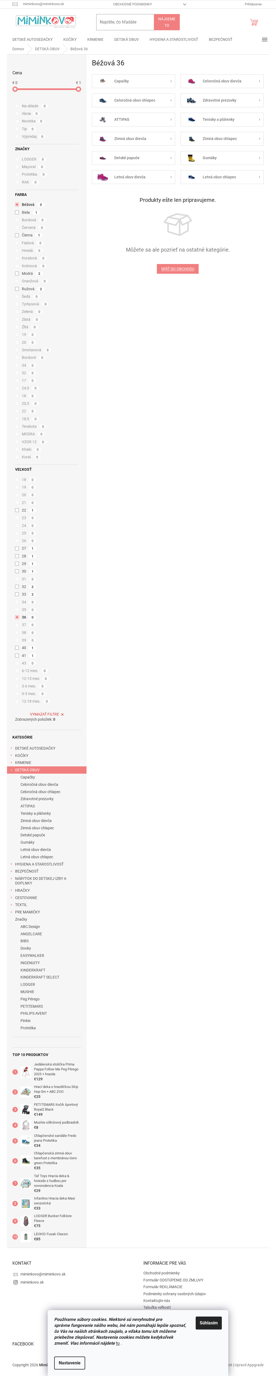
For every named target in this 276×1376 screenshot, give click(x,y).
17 (27, 380)
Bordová (32, 220)
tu (118, 1343)
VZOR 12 (33, 442)
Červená (32, 227)
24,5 (29, 388)
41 (27, 655)
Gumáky (27, 842)
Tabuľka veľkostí (157, 1307)
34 (27, 365)
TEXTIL (21, 905)
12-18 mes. (35, 701)
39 (27, 640)
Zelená (31, 311)
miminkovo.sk (32, 1282)
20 (27, 342)
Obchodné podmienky (132, 4)
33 (27, 594)
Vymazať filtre (44, 714)
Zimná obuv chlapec (37, 828)
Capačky (27, 777)
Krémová (33, 266)
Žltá (29, 327)
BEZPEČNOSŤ (27, 871)
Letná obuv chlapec (36, 857)
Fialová (31, 243)
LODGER (33, 159)
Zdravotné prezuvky (37, 799)
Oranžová (34, 281)
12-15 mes (34, 678)
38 (27, 632)
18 (27, 396)
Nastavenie (70, 1362)
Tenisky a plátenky (35, 813)
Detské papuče (32, 835)
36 (27, 617)
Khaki (30, 449)
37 (27, 625)
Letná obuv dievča (35, 849)
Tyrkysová (34, 304)
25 (27, 533)
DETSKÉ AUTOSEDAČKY (35, 748)
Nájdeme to (166, 22)
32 (27, 373)
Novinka (32, 121)
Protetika (33, 174)
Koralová (33, 258)
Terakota (33, 426)
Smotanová (35, 350)
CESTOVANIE (26, 898)
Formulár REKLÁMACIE (162, 1287)
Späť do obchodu (177, 269)
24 (27, 525)
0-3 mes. (32, 694)
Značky (21, 919)
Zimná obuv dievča (36, 821)
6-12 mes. (34, 671)
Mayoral (32, 167)
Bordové (32, 357)
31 (27, 579)
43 (27, 663)
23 (27, 518)
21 (27, 502)
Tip (27, 129)
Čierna (31, 235)
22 (27, 411)
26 (27, 541)
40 (27, 648)
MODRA (32, 434)
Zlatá (30, 319)
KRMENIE (23, 762)
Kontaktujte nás (156, 1300)
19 (27, 334)
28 (27, 556)
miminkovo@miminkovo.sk (42, 1274)
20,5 (29, 403)
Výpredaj (32, 136)
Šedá (29, 296)
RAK (29, 182)
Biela (29, 212)
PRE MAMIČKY (27, 912)
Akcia (29, 113)
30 (27, 571)
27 (27, 548)
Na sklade (34, 106)
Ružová (32, 289)
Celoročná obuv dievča (39, 784)
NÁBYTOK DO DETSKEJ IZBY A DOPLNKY (40, 880)
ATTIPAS (27, 806)
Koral (30, 457)
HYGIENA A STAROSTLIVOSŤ (39, 864)
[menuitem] (32, 39)
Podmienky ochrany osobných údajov (174, 1294)
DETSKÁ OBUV (27, 770)
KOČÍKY (21, 755)
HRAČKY (22, 890)
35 (27, 609)
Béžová (32, 204)
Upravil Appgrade (249, 1365)
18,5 (29, 419)
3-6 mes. (32, 686)
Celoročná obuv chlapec (40, 792)
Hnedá (31, 250)
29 (27, 564)
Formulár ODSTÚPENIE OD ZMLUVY (173, 1280)
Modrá (31, 273)
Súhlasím (209, 1322)
